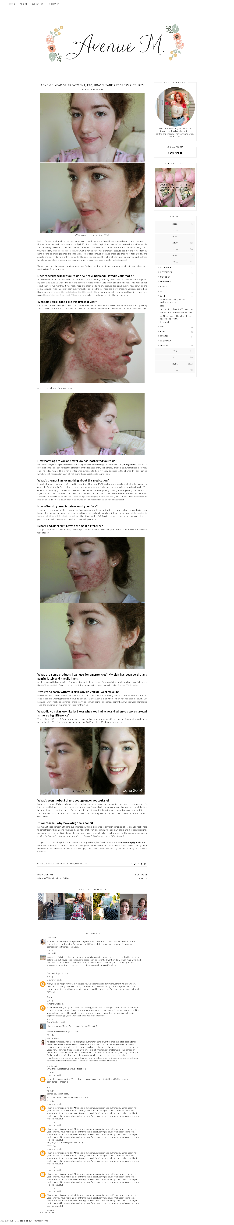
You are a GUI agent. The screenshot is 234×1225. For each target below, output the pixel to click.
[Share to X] (135, 864)
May (162, 326)
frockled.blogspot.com (57, 973)
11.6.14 (50, 1101)
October (165, 277)
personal (50, 864)
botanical (164, 322)
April (163, 331)
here (110, 845)
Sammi (50, 1037)
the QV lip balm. (129, 685)
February (165, 341)
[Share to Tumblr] (142, 864)
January (165, 345)
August (164, 286)
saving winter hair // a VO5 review (176, 309)
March (164, 336)
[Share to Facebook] (131, 864)
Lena (49, 953)
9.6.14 (50, 950)
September (166, 281)
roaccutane (81, 864)
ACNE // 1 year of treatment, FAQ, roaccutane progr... (176, 317)
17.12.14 (51, 1122)
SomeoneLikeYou (55, 1093)
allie (162, 305)
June (163, 296)
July (162, 291)
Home (12, 4)
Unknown (51, 979)
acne (42, 864)
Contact (54, 4)
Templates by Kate (40, 1221)
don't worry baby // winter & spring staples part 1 (173, 300)
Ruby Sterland (53, 1022)
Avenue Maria (13, 1221)
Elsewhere (38, 4)
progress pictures (65, 864)
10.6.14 (50, 1035)
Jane (49, 937)
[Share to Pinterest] (139, 864)
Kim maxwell (53, 1003)
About (23, 4)
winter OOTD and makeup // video (176, 312)
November (166, 272)
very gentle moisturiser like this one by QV (74, 292)
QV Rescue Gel (49, 685)
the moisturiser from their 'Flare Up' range (65, 295)
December (165, 267)
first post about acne (64, 250)
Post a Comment (48, 1212)
